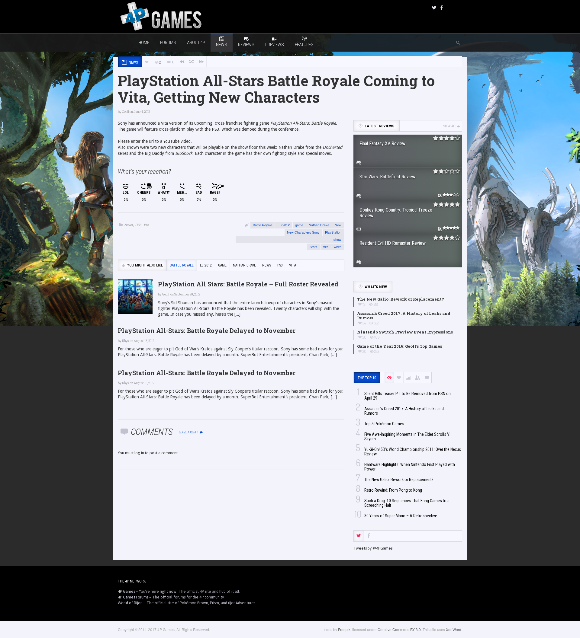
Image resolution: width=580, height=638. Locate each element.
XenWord (453, 629)
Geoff (125, 112)
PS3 (138, 224)
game (299, 224)
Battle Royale (262, 224)
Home (143, 42)
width (337, 246)
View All (449, 126)
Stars (313, 246)
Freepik (344, 629)
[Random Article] (191, 61)
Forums (168, 42)
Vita (146, 224)
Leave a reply (189, 432)
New (338, 224)
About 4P (196, 42)
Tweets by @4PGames (372, 548)
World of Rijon (130, 603)
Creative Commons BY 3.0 (399, 629)
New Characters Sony (303, 232)
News (128, 224)
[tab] (359, 536)
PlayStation (333, 232)
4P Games (126, 591)
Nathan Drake (319, 224)
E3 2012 (284, 224)
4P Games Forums (133, 597)
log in (139, 453)
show (337, 239)
